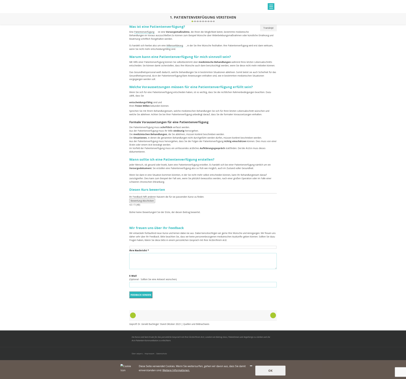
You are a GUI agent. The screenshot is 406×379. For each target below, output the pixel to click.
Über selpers (137, 353)
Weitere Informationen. (176, 370)
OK (270, 370)
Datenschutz (161, 353)
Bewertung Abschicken (142, 200)
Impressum (149, 353)
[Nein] (251, 365)
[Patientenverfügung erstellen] (132, 19)
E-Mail (133, 275)
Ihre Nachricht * (139, 250)
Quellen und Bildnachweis (196, 324)
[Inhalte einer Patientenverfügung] (273, 19)
